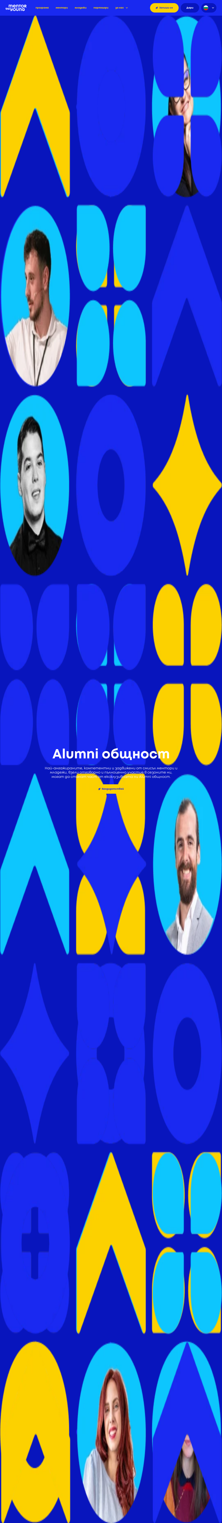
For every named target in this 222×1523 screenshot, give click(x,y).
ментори (62, 8)
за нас (119, 8)
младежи (81, 8)
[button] (121, 7)
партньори (100, 8)
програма (42, 8)
